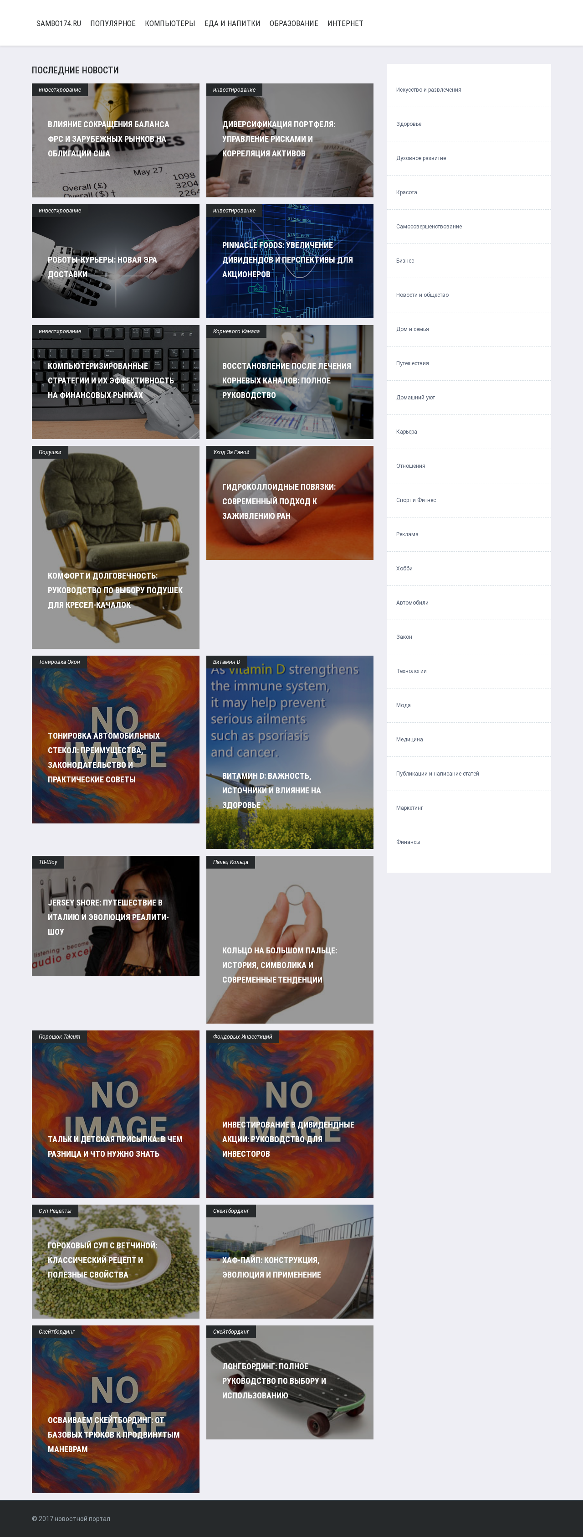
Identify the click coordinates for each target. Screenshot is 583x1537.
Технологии (411, 671)
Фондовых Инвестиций (242, 1037)
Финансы (408, 842)
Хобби (404, 568)
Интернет (345, 23)
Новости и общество (422, 295)
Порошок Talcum (59, 1037)
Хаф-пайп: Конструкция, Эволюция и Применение (271, 1267)
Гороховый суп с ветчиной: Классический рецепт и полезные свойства (102, 1260)
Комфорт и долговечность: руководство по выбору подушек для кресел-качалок (115, 590)
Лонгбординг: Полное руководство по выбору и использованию (274, 1380)
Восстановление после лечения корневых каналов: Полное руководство (286, 380)
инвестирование (60, 90)
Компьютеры (170, 23)
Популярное (113, 23)
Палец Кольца (230, 862)
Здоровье (408, 124)
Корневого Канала (236, 331)
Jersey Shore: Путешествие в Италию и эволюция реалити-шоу (108, 917)
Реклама (407, 534)
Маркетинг (409, 808)
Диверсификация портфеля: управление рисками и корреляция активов (278, 138)
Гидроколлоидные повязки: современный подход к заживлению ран (279, 501)
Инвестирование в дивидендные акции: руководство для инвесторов (288, 1139)
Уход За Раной (231, 452)
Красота (406, 192)
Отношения (410, 466)
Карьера (406, 432)
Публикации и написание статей (437, 774)
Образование (294, 23)
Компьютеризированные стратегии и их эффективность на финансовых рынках (111, 380)
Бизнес (405, 261)
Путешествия (412, 363)
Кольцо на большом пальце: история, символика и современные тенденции (279, 965)
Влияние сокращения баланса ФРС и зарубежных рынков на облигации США (108, 138)
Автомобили (412, 603)
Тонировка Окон (59, 662)
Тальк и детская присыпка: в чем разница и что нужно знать (115, 1146)
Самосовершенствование (429, 226)
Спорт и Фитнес (416, 500)
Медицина (409, 739)
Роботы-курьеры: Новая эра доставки (102, 267)
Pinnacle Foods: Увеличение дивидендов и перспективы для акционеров (287, 259)
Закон (404, 637)
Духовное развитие (421, 158)
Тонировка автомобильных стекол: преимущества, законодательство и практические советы (104, 757)
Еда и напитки (233, 23)
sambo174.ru (58, 23)
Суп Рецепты (55, 1211)
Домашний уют (415, 397)
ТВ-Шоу (48, 862)
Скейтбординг (231, 1211)
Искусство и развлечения (428, 90)
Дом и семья (412, 329)
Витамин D (226, 662)
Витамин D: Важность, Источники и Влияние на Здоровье (271, 790)
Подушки (50, 452)
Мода (403, 705)
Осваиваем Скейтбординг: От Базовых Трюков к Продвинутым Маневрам (114, 1434)
